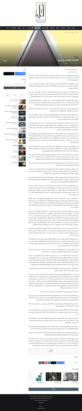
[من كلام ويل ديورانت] (70, 376)
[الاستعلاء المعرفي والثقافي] (22, 118)
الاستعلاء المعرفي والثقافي (14, 117)
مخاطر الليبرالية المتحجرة (57, 382)
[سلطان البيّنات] (22, 153)
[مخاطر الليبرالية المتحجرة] (53, 376)
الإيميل (25, 82)
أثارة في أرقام (41, 406)
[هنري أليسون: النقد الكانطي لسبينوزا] (22, 130)
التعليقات (53, 389)
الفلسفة (62, 28)
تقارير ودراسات (44, 28)
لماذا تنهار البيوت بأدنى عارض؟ (13, 100)
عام (23, 28)
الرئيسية (73, 28)
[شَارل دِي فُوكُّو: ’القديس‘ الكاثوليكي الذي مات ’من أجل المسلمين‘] (22, 107)
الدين (68, 28)
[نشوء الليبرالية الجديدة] (36, 376)
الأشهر (15, 95)
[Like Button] (51, 351)
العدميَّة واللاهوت (15, 145)
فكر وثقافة (37, 28)
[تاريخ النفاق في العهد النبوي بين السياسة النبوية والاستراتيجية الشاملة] (22, 113)
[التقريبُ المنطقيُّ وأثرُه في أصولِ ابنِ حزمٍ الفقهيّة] (22, 135)
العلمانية (75, 357)
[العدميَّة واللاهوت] (22, 147)
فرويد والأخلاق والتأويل (14, 156)
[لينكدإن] (49, 362)
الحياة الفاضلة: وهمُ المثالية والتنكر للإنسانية (11, 122)
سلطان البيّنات (15, 151)
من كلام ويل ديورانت (75, 382)
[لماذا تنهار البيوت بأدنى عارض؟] (22, 101)
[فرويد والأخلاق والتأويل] (22, 158)
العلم (57, 28)
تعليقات (7, 95)
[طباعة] (40, 362)
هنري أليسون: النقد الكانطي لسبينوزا (12, 128)
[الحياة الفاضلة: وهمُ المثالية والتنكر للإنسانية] (22, 124)
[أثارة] (40, 13)
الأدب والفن (52, 28)
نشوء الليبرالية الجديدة (41, 382)
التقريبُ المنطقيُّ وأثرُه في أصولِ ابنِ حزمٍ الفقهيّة (11, 134)
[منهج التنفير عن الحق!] (22, 164)
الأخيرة (22, 95)
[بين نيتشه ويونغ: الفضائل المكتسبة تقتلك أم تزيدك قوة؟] (22, 141)
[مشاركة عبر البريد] (43, 362)
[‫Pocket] (46, 362)
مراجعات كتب (29, 28)
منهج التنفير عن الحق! (14, 162)
